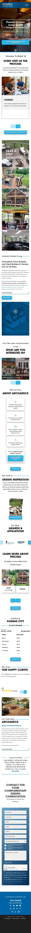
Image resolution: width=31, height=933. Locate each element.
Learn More (15, 608)
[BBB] (15, 911)
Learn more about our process (15, 132)
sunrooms (9, 289)
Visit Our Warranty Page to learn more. (15, 458)
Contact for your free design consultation (15, 42)
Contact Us (15, 469)
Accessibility (7, 918)
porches (4, 287)
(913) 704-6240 (16, 625)
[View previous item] (13, 600)
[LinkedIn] (13, 905)
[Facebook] (10, 905)
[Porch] (12, 911)
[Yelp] (13, 908)
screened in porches (11, 287)
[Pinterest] (17, 908)
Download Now (15, 517)
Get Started (6, 297)
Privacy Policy (16, 918)
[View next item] (18, 126)
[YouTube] (17, 905)
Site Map (23, 918)
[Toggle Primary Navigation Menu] (27, 5)
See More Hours (25, 631)
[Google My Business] (20, 905)
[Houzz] (10, 908)
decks (25, 285)
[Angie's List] (20, 908)
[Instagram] (18, 911)
